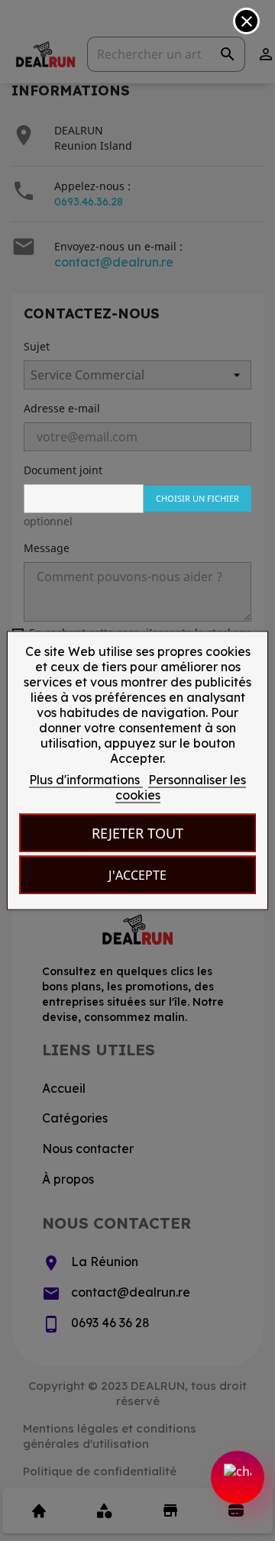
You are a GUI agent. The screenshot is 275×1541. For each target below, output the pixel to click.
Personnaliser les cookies (181, 787)
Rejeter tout (137, 832)
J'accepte (137, 875)
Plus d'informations (86, 779)
